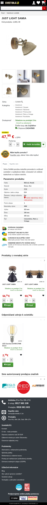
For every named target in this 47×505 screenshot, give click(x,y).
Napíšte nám (15, 155)
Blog (3, 471)
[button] (41, 260)
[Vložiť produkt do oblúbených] (21, 295)
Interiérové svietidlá (13, 13)
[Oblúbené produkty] (38, 3)
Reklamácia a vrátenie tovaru (12, 456)
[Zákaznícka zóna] (34, 3)
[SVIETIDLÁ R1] (12, 2)
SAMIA (18, 102)
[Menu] (2, 3)
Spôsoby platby (7, 453)
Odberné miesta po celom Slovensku (14, 437)
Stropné (25, 107)
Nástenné (26, 109)
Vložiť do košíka (33, 144)
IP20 (25, 189)
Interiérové (18, 105)
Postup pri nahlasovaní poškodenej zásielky (17, 458)
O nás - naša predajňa (9, 431)
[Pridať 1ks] (17, 144)
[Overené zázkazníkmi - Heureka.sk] (19, 487)
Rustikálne (26, 116)
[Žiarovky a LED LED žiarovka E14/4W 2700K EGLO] (12, 332)
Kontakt (4, 429)
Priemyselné (27, 112)
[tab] (5, 164)
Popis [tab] (5, 164)
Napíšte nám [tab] (14, 164)
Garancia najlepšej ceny (10, 440)
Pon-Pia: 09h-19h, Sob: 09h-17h (19, 419)
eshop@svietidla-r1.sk (16, 413)
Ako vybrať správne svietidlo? (12, 474)
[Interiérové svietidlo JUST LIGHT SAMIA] (12, 273)
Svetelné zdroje (7, 477)
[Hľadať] (44, 8)
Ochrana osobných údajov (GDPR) (14, 461)
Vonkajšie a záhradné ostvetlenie (13, 480)
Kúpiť (8, 305)
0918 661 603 (19, 407)
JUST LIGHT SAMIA (9, 284)
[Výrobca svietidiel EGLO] (9, 386)
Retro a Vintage (28, 114)
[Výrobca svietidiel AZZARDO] (38, 386)
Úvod (2, 13)
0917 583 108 (18, 403)
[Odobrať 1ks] (10, 144)
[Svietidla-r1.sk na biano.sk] (27, 487)
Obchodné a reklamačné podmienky (14, 450)
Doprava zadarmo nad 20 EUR (12, 434)
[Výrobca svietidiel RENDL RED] (23, 387)
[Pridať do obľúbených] (43, 144)
